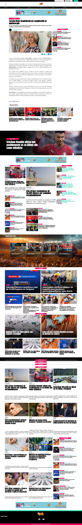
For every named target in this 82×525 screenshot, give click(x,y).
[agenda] (54, 44)
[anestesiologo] (59, 177)
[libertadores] (54, 33)
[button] (13, 105)
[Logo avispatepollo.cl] (41, 4)
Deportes (13, 243)
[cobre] (54, 38)
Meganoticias (16, 101)
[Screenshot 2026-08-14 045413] (7, 223)
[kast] (68, 348)
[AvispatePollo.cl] (6, 4)
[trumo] (56, 489)
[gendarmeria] (59, 169)
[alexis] (7, 229)
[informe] (59, 185)
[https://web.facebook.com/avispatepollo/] (39, 519)
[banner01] (41, 15)
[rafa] (59, 193)
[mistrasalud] (41, 416)
